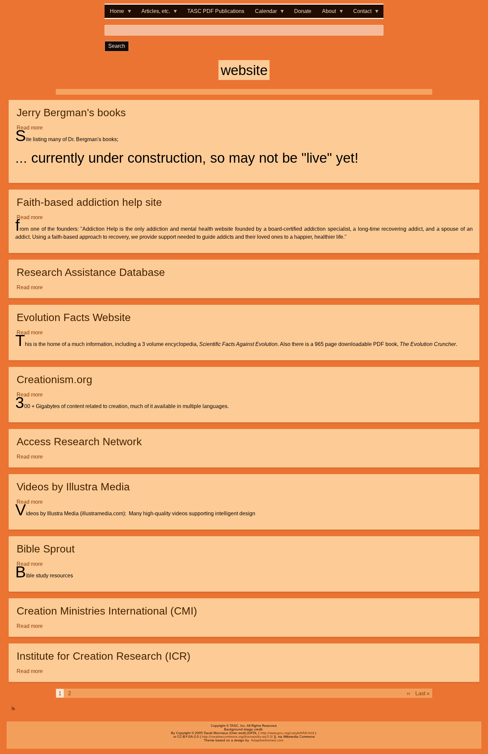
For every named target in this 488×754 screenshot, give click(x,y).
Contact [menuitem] (359, 13)
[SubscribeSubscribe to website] (11, 706)
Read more (30, 128)
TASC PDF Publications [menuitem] (215, 11)
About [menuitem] (326, 13)
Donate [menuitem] (302, 11)
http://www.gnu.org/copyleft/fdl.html (287, 733)
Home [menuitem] (114, 13)
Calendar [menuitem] (263, 13)
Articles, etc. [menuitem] (153, 13)
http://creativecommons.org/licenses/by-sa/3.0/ (237, 736)
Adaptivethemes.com (267, 740)
